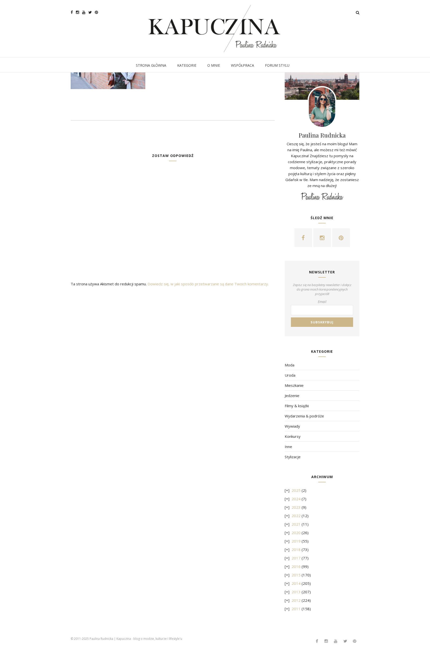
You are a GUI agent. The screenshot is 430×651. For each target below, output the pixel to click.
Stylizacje (293, 456)
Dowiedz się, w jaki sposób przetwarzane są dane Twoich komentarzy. (208, 283)
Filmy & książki (297, 405)
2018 (296, 549)
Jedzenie (292, 395)
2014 (296, 583)
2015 (296, 574)
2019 (296, 541)
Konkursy (293, 436)
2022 (296, 515)
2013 (296, 591)
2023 (296, 507)
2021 (296, 524)
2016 (296, 566)
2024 (296, 498)
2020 (296, 532)
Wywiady (292, 426)
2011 (296, 608)
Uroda (290, 375)
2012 (296, 600)
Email (322, 301)
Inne (288, 446)
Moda (289, 364)
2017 (296, 557)
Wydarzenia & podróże (304, 415)
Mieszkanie (294, 385)
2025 (296, 490)
